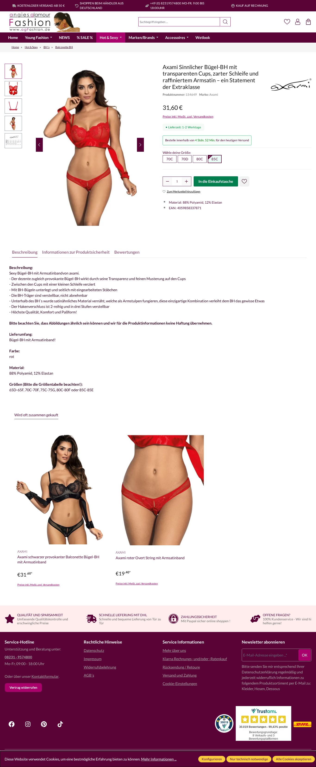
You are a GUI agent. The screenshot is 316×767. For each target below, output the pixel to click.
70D (184, 159)
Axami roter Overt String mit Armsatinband (150, 558)
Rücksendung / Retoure (181, 667)
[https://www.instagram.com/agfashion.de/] (28, 724)
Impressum (93, 659)
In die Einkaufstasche (215, 181)
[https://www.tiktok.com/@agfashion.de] (60, 724)
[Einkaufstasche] (308, 22)
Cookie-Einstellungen (180, 683)
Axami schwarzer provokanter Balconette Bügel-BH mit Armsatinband (58, 559)
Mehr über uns (174, 650)
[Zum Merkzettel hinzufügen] (244, 181)
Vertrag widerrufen (23, 687)
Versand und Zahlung (180, 675)
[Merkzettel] (287, 22)
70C (169, 159)
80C (199, 159)
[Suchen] (225, 21)
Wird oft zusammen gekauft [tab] (36, 415)
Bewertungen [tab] (126, 252)
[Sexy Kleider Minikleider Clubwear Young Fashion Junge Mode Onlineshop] (42, 22)
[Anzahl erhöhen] (186, 181)
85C (214, 159)
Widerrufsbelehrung (100, 667)
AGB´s (89, 675)
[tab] (24, 252)
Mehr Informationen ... (159, 759)
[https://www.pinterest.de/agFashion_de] (44, 724)
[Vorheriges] (39, 144)
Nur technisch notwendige (249, 759)
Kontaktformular (45, 676)
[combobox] (179, 21)
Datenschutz (94, 650)
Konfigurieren (212, 759)
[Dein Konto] (298, 22)
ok (304, 655)
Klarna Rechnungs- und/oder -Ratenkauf (195, 659)
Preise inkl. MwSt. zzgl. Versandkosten (188, 116)
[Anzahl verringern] (167, 181)
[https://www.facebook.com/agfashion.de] (12, 724)
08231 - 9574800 (18, 657)
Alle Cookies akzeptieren (293, 759)
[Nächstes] (140, 144)
